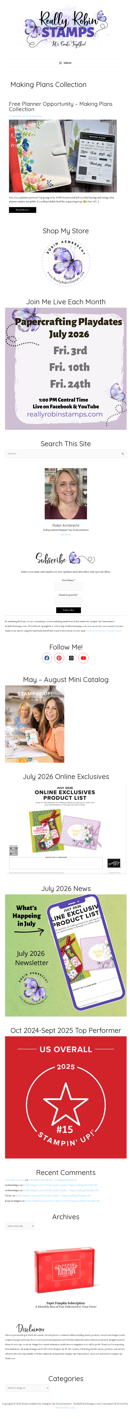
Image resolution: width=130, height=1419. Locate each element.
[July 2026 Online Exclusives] (66, 828)
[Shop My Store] (66, 262)
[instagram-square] (72, 658)
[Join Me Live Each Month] (66, 368)
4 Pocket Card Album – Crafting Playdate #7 (53, 1180)
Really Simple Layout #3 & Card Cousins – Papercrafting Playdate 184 (61, 1190)
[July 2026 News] (66, 955)
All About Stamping (32, 116)
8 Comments (15, 116)
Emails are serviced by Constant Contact (104, 631)
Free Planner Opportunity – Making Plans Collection (60, 106)
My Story (66, 534)
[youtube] (84, 658)
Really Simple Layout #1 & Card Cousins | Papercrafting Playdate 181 (60, 1185)
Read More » (23, 209)
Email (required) (68, 595)
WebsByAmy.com (64, 1407)
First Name (68, 580)
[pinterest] (60, 658)
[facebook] (47, 658)
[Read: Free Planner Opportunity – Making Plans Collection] (65, 156)
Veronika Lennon (15, 1180)
